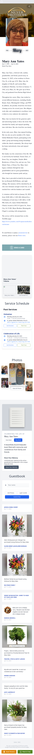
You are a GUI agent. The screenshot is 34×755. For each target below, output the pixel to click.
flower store (21, 235)
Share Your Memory (11, 467)
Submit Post (17, 497)
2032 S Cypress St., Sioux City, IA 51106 (18, 322)
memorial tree (23, 233)
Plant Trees (24, 325)
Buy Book (18, 440)
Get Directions (10, 325)
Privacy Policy (12, 747)
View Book (9, 440)
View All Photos (17, 388)
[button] (17, 526)
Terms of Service (22, 747)
